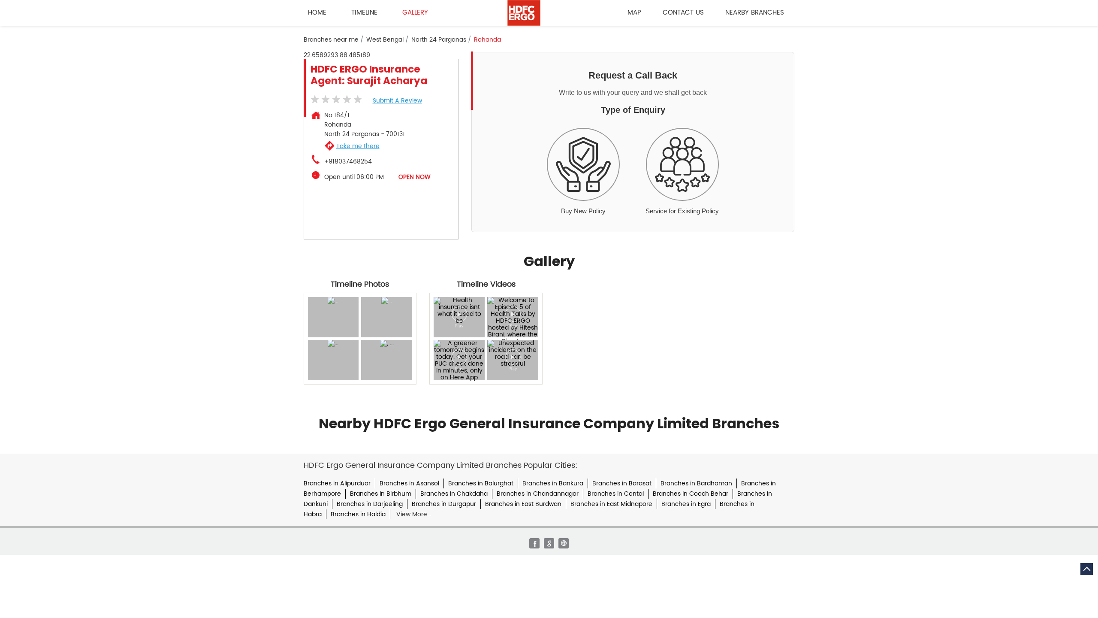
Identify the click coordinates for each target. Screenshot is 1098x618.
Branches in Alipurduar (337, 483)
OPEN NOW (414, 177)
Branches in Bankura (552, 483)
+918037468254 (348, 162)
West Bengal (385, 39)
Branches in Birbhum (380, 494)
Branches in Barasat (622, 483)
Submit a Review (397, 101)
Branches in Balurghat (480, 483)
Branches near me (331, 39)
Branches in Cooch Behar (690, 494)
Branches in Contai (616, 494)
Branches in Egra (686, 504)
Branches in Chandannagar (538, 494)
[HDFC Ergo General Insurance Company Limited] (523, 13)
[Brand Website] (563, 543)
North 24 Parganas (438, 39)
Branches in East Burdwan (523, 504)
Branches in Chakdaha (454, 494)
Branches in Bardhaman (696, 483)
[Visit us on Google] (549, 543)
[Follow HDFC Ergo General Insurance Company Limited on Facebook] (534, 543)
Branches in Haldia (358, 514)
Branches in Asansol (409, 483)
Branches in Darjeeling (370, 504)
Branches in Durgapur (444, 504)
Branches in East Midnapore (611, 504)
